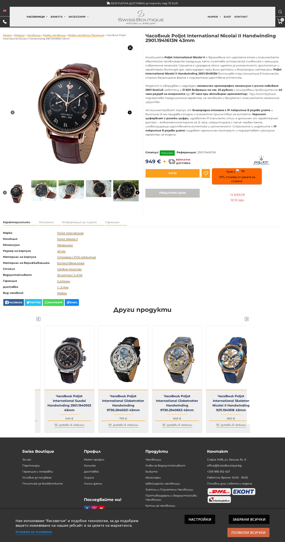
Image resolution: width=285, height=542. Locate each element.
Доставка (91, 471)
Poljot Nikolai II (67, 239)
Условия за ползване (37, 477)
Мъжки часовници (54, 35)
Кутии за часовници (160, 505)
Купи (172, 173)
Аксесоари (77, 16)
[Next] (130, 112)
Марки (213, 16)
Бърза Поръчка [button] (117, 392)
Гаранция (112, 222)
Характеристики (16, 222)
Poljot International (70, 233)
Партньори (31, 465)
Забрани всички (249, 519)
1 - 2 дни (62, 287)
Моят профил (94, 459)
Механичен (65, 245)
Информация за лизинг (79, 222)
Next (247, 319)
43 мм (61, 251)
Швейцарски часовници (162, 483)
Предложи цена (172, 193)
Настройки (199, 519)
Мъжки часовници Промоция (86, 35)
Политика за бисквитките (42, 483)
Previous (38, 319)
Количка (90, 465)
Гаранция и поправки (37, 471)
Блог (227, 16)
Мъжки (62, 293)
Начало (7, 35)
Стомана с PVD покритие (76, 257)
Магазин (19, 35)
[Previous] (13, 112)
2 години (63, 281)
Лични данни (93, 483)
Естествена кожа (70, 263)
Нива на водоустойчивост (165, 465)
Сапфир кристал (69, 269)
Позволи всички (248, 532)
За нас (26, 459)
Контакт (241, 16)
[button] (206, 173)
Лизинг (89, 477)
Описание (46, 222)
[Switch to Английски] (4, 11)
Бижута (57, 16)
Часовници (36, 16)
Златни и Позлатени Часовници (169, 489)
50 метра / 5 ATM (69, 275)
